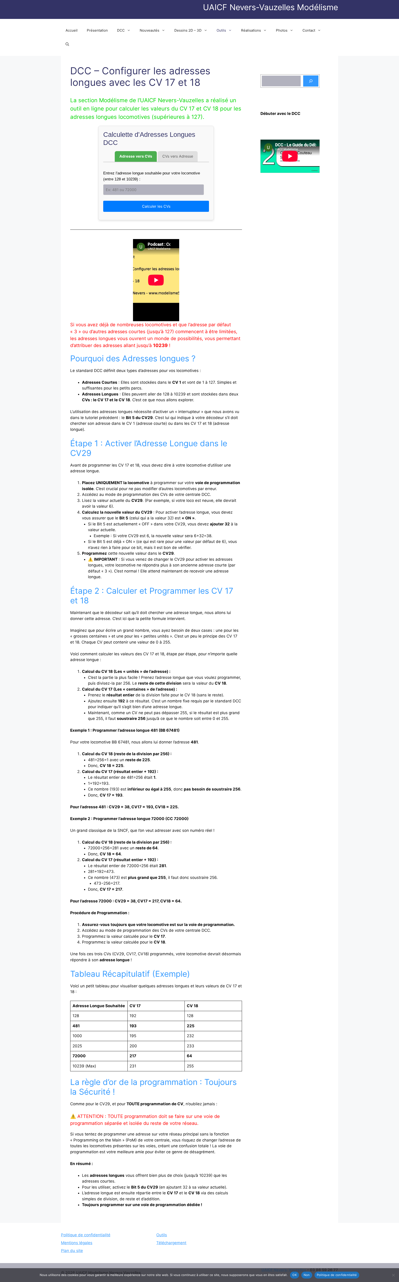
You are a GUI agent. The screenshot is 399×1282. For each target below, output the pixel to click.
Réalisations (251, 30)
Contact (308, 30)
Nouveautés (149, 30)
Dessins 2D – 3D (188, 30)
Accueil (72, 30)
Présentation (97, 30)
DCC (121, 30)
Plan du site (72, 1250)
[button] (67, 44)
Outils (221, 30)
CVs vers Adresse (177, 156)
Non (307, 1275)
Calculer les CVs (156, 206)
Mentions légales (76, 1242)
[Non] (393, 1275)
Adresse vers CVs (135, 156)
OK (294, 1275)
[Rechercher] (310, 81)
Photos (281, 30)
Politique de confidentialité (85, 1235)
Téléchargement (171, 1242)
